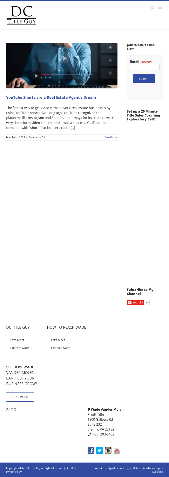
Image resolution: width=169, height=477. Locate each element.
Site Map (71, 468)
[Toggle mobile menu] (160, 7)
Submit (144, 79)
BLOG (11, 409)
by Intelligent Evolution (155, 469)
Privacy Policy (14, 471)
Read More (111, 137)
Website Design (104, 468)
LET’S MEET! (20, 397)
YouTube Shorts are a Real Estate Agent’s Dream (51, 97)
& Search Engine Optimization (130, 468)
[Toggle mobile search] (152, 7)
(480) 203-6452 (103, 434)
